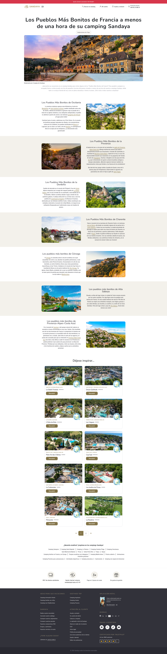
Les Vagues (90, 422)
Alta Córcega (73, 268)
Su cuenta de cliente (75, 616)
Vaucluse (55, 327)
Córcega (48, 258)
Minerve (75, 124)
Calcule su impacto (75, 618)
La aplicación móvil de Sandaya (78, 621)
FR (112, 616)
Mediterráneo (65, 274)
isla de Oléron (91, 225)
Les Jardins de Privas (93, 487)
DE (116, 616)
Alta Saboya (113, 306)
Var (89, 160)
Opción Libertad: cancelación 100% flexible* (83, 1)
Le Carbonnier (51, 487)
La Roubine (90, 520)
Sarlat (77, 188)
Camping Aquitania (75, 597)
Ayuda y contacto (74, 613)
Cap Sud (89, 455)
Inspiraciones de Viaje (83, 32)
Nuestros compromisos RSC (48, 624)
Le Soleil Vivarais (52, 389)
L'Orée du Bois (51, 422)
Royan (93, 233)
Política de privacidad (75, 632)
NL (103, 616)
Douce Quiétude (91, 389)
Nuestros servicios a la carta (47, 629)
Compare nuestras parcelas (47, 621)
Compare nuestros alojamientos (48, 618)
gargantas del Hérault (74, 115)
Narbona (68, 126)
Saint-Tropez (117, 172)
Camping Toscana (74, 603)
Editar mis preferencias (76, 640)
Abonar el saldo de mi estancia (78, 624)
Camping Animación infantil (47, 597)
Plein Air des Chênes (53, 455)
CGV (71, 627)
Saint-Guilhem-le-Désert (57, 108)
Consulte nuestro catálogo (47, 616)
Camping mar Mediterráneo (47, 603)
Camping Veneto (74, 600)
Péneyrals (49, 520)
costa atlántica (91, 227)
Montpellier (45, 108)
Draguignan (97, 158)
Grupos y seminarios (45, 627)
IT (118, 616)
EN (106, 616)
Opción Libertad (74, 637)
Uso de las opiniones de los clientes (79, 635)
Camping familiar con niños (47, 600)
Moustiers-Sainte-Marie (100, 153)
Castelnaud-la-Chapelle (57, 199)
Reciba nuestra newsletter (47, 613)
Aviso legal (73, 629)
